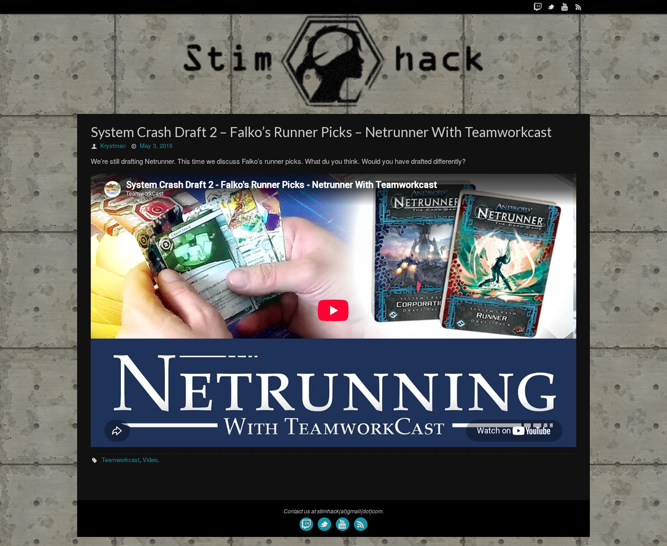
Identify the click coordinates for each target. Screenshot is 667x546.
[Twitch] (537, 7)
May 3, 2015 (156, 145)
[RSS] (578, 7)
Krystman (113, 145)
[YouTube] (565, 7)
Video (149, 459)
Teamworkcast (121, 459)
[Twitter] (551, 7)
